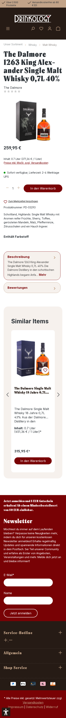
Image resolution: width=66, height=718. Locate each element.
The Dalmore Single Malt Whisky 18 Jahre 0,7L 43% (32, 390)
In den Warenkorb (43, 188)
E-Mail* (9, 575)
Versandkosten (33, 702)
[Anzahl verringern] (7, 188)
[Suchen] (33, 28)
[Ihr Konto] (49, 28)
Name (8, 593)
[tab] (32, 265)
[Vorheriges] (7, 395)
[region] (33, 121)
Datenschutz (34, 707)
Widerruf (52, 707)
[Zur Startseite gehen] (33, 18)
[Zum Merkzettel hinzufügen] (45, 370)
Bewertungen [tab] (17, 287)
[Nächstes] (58, 395)
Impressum (15, 707)
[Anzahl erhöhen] (18, 188)
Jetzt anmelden (20, 613)
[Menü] (8, 28)
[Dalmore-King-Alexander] (33, 121)
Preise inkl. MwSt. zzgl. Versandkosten (26, 162)
